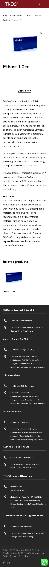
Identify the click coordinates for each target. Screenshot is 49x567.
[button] (44, 4)
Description (24, 90)
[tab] (25, 90)
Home (6, 15)
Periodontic (17, 15)
